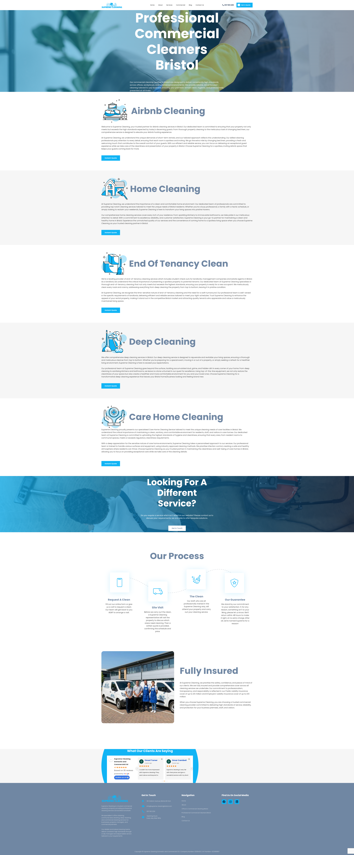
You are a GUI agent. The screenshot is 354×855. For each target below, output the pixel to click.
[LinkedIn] (237, 801)
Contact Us (186, 821)
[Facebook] (224, 801)
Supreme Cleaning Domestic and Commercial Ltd (122, 762)
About (184, 805)
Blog (183, 817)
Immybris (149, 760)
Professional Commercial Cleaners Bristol (196, 813)
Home (184, 801)
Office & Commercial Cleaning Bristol (195, 809)
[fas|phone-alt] (144, 811)
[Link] (111, 5)
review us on (121, 777)
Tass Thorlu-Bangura (180, 760)
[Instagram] (230, 801)
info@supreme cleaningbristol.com (159, 806)
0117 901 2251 (151, 811)
